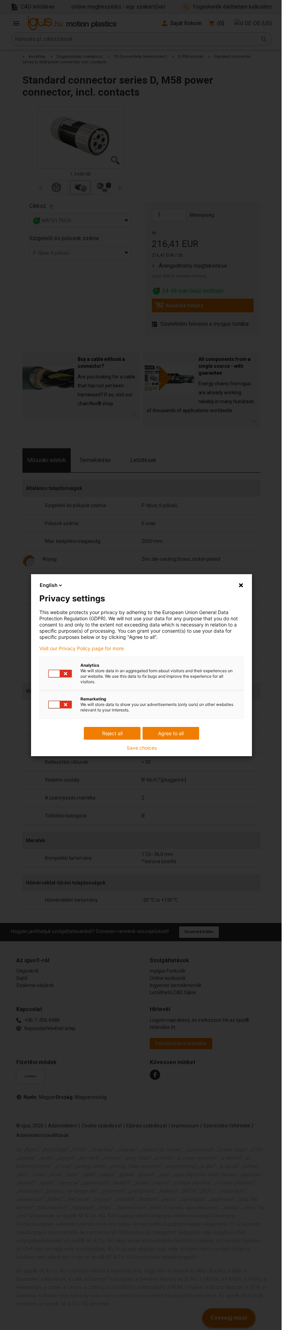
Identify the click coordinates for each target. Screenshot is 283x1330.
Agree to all (171, 733)
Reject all (112, 733)
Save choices (142, 748)
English (49, 585)
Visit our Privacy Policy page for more (81, 648)
